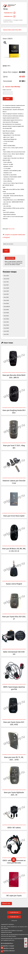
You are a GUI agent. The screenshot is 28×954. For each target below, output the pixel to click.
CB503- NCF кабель (14, 828)
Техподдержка (16, 20)
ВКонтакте (6, 21)
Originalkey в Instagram (8, 946)
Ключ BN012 (6, 315)
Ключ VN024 (6, 322)
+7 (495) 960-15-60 (8, 12)
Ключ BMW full (7, 306)
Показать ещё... (6, 903)
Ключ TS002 (6, 281)
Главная (5, 29)
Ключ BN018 (6, 312)
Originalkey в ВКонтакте (9, 950)
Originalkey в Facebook (8, 948)
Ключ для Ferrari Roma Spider (14, 516)
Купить (7, 98)
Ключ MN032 (6, 325)
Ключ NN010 (6, 300)
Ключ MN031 (6, 303)
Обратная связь (10, 258)
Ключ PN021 (6, 334)
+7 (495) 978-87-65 (8, 16)
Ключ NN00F (6, 328)
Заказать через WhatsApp (12, 86)
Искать (6, 250)
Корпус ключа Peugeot (14, 584)
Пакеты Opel (11, 29)
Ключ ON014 (18, 29)
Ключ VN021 (6, 294)
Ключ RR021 (6, 297)
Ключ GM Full (6, 278)
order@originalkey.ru (8, 20)
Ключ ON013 (6, 275)
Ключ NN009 (6, 288)
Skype (21, 20)
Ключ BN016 (6, 309)
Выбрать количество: (7, 89)
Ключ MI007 (6, 285)
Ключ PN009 (6, 331)
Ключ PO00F (6, 291)
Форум (11, 21)
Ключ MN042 (6, 319)
